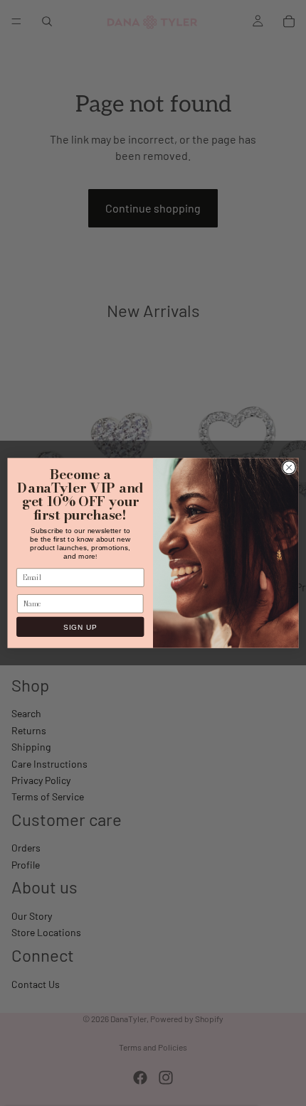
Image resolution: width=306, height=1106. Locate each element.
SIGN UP (80, 627)
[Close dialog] (289, 467)
